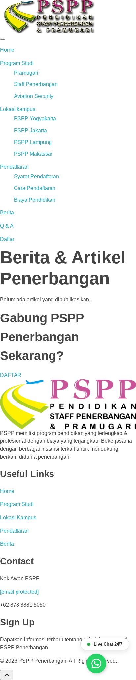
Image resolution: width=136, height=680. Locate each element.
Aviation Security (33, 96)
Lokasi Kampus (18, 517)
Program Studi (17, 63)
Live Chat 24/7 (108, 644)
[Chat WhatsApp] (96, 663)
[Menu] (2, 39)
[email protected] (19, 592)
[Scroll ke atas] (6, 675)
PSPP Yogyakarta (35, 118)
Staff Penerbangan (36, 84)
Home (7, 50)
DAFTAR (10, 375)
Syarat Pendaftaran (36, 176)
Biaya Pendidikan (34, 200)
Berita (7, 212)
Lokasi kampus (17, 109)
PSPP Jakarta (30, 130)
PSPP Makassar (33, 154)
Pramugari (26, 73)
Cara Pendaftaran (34, 188)
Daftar (7, 239)
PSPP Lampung (33, 142)
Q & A (7, 226)
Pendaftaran (14, 167)
